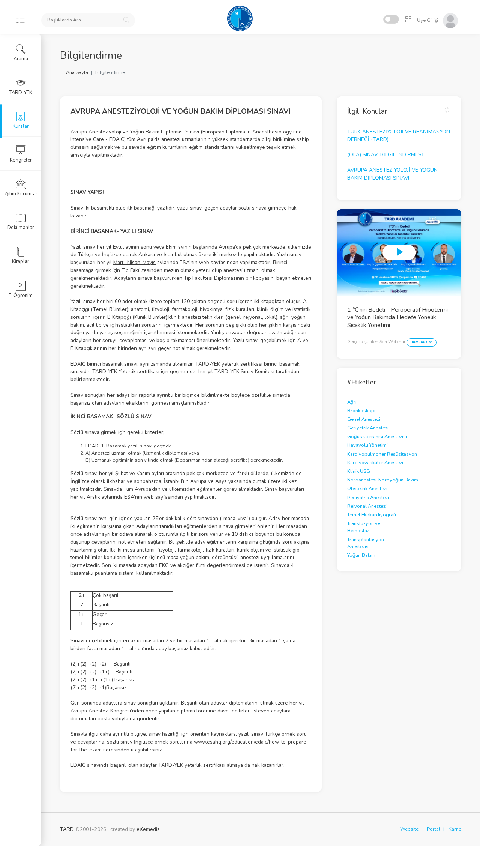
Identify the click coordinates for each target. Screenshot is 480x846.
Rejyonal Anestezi (367, 506)
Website (409, 829)
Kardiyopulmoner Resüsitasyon (382, 454)
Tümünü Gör (421, 342)
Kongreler (21, 160)
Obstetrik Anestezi (367, 488)
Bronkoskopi (361, 410)
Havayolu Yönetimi (367, 445)
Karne (454, 829)
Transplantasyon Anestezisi (365, 543)
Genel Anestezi (363, 419)
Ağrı (352, 402)
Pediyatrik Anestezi (368, 497)
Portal (433, 829)
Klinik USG (358, 471)
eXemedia (148, 829)
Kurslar (21, 126)
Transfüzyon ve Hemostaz (363, 527)
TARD (67, 829)
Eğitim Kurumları (21, 193)
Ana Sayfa (77, 72)
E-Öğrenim (21, 295)
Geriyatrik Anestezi (367, 427)
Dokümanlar (20, 227)
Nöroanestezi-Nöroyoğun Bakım (382, 480)
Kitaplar (20, 261)
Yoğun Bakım (361, 555)
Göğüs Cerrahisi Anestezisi (377, 436)
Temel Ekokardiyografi (371, 515)
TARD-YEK (20, 92)
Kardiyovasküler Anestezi (375, 462)
